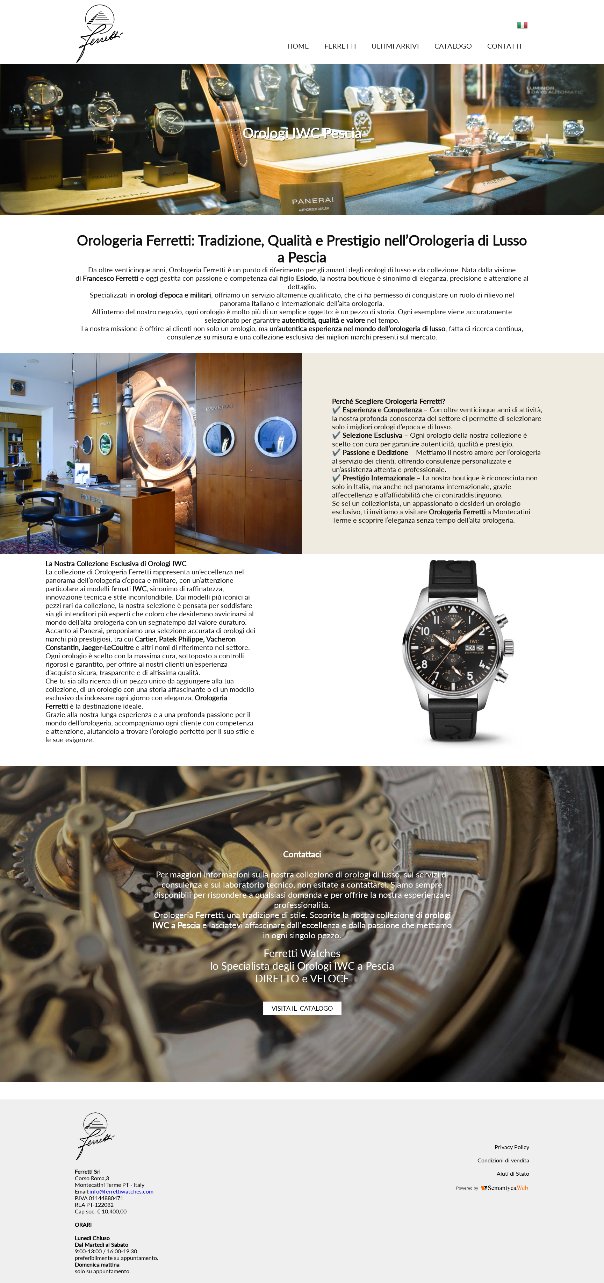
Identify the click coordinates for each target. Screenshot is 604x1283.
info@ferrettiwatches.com (121, 1191)
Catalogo (453, 46)
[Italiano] (522, 27)
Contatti (504, 46)
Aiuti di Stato (513, 1173)
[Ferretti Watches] (99, 60)
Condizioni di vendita (503, 1160)
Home (298, 46)
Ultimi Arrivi (395, 46)
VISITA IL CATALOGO (302, 1008)
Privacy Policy (512, 1147)
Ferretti (340, 46)
